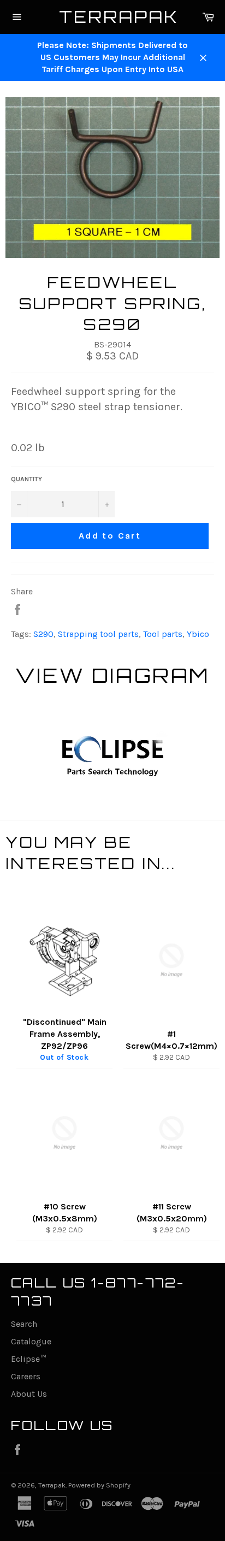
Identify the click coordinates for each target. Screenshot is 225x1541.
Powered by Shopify (99, 1485)
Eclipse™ (28, 1359)
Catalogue (31, 1341)
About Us (29, 1394)
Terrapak (112, 17)
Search (24, 1324)
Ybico (198, 634)
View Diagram (112, 675)
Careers (25, 1376)
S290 (43, 634)
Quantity (26, 479)
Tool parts (162, 634)
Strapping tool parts (98, 634)
